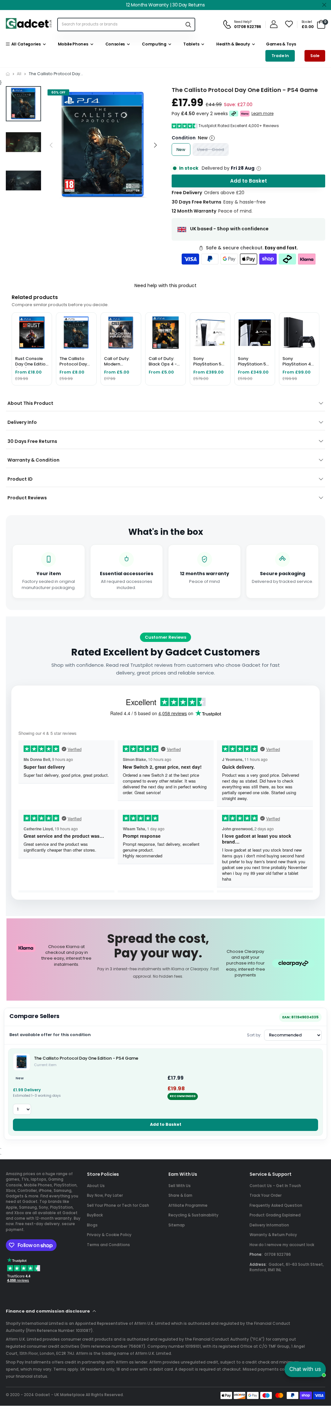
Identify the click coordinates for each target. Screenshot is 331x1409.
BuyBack (95, 1215)
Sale (314, 55)
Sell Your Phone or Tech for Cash (118, 1205)
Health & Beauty (232, 44)
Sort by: (254, 1035)
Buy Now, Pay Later (105, 1195)
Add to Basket (165, 1124)
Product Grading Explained (275, 1215)
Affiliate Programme (188, 1205)
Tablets (190, 44)
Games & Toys (280, 44)
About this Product (30, 403)
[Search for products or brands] (188, 24)
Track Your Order (266, 1195)
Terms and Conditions (108, 1244)
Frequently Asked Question (276, 1205)
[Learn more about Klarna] (245, 113)
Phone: (256, 1254)
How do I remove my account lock (282, 1244)
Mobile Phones (72, 44)
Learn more (262, 113)
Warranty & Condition (33, 460)
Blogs (92, 1225)
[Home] (8, 74)
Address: (258, 1264)
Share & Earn (180, 1195)
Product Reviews (27, 498)
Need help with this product (165, 285)
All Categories (24, 44)
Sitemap (176, 1225)
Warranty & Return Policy (273, 1234)
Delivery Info (22, 422)
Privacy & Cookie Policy (109, 1234)
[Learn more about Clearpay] (234, 113)
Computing (153, 44)
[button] (155, 145)
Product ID (20, 479)
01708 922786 (277, 1254)
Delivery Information (269, 1225)
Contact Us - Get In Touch (275, 1185)
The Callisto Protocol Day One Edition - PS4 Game (86, 1058)
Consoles (114, 44)
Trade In (280, 55)
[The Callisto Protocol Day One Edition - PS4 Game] (21, 1062)
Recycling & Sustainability (193, 1215)
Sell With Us (179, 1185)
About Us (96, 1185)
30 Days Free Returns (32, 441)
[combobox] (120, 24)
